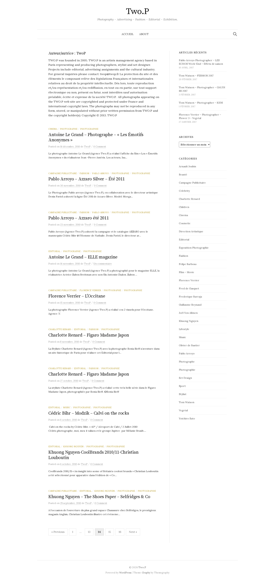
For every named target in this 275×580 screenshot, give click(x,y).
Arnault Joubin (187, 166)
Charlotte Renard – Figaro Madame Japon (88, 335)
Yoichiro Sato (187, 418)
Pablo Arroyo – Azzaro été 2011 (78, 218)
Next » (133, 532)
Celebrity (184, 190)
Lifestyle (184, 329)
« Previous (57, 532)
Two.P (137, 11)
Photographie (89, 128)
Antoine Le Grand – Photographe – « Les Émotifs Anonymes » (95, 137)
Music (66, 407)
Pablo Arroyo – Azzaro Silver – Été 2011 (86, 179)
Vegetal (183, 410)
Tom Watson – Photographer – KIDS (201, 102)
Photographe (68, 128)
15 (109, 532)
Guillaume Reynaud (190, 304)
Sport (182, 386)
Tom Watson (186, 402)
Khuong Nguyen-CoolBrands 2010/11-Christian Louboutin (93, 454)
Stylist (182, 394)
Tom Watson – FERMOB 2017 (196, 75)
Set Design (185, 377)
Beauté (183, 174)
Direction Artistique (191, 231)
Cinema (52, 128)
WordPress (125, 572)
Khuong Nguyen (73, 446)
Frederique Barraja (190, 296)
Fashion (84, 173)
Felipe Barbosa (187, 264)
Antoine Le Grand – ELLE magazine (82, 257)
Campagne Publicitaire (62, 173)
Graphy (146, 572)
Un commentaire (102, 263)
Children (184, 207)
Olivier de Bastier (189, 345)
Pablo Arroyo (100, 173)
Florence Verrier (90, 290)
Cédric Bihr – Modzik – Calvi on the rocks (88, 413)
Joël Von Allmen (188, 312)
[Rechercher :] (235, 34)
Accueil (128, 34)
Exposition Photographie (194, 247)
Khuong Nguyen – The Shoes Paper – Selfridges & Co (99, 497)
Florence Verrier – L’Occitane (76, 296)
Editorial (54, 251)
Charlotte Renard (59, 329)
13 (89, 532)
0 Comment (99, 146)
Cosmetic (184, 223)
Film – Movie (186, 272)
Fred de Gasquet (189, 288)
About (144, 34)
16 (120, 532)
